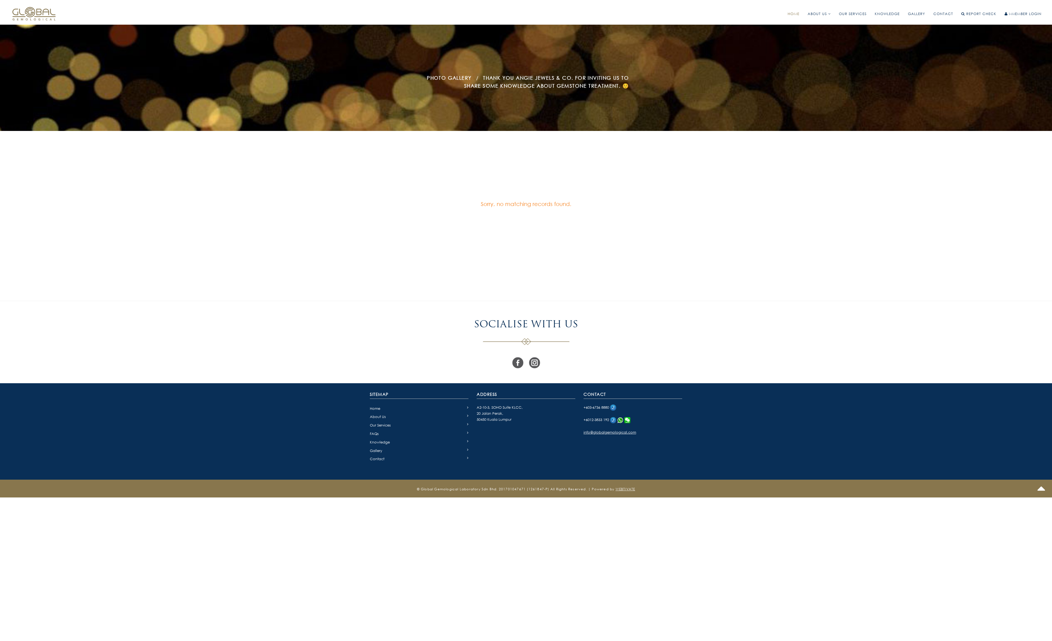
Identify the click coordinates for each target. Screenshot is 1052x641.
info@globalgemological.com (610, 432)
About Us (378, 416)
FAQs (374, 433)
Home (375, 408)
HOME (793, 14)
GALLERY (916, 14)
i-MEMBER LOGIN (1025, 14)
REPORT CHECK (980, 14)
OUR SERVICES (853, 14)
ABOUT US (818, 14)
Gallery (376, 450)
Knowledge (380, 442)
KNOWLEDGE (887, 14)
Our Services (380, 425)
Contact (377, 459)
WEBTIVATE (625, 489)
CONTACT (943, 14)
